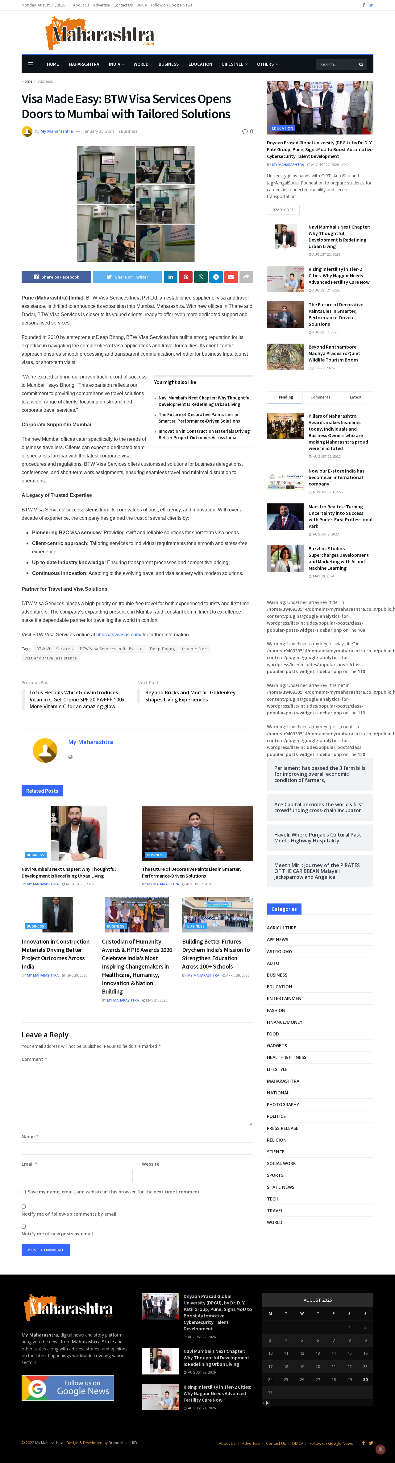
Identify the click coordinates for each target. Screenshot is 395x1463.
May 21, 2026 (156, 1000)
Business (169, 64)
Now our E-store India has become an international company (336, 477)
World (141, 64)
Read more (283, 209)
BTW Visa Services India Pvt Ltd (111, 648)
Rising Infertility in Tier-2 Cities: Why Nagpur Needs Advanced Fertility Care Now (339, 275)
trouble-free (194, 648)
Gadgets (277, 1045)
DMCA (141, 5)
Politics (276, 1116)
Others (265, 64)
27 (318, 1379)
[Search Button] (361, 64)
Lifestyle (232, 64)
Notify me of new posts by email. (58, 1234)
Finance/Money (284, 1022)
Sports (275, 1175)
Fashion (276, 1010)
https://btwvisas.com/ (118, 634)
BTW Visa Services (54, 648)
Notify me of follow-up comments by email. (70, 1214)
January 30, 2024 (99, 131)
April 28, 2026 (237, 975)
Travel (275, 1210)
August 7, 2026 (198, 884)
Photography (283, 1104)
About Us (81, 5)
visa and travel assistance (51, 658)
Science (276, 1152)
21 (333, 1366)
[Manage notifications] (380, 1449)
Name (30, 1136)
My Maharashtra (56, 131)
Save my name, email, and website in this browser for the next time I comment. (114, 1192)
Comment (35, 1059)
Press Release (282, 1128)
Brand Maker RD (123, 1442)
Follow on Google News (171, 5)
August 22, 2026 (79, 884)
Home (53, 64)
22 (349, 1366)
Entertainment (286, 998)
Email (30, 1164)
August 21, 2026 (325, 290)
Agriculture (281, 928)
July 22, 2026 (322, 368)
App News (277, 939)
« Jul (266, 1402)
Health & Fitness (286, 1057)
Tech (272, 1199)
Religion (277, 1140)
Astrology (280, 951)
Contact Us (123, 5)
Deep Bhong (162, 648)
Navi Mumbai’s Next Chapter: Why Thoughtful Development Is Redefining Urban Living (69, 872)
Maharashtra (84, 64)
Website (150, 1164)
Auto (273, 963)
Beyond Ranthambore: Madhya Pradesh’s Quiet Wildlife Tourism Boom (334, 353)
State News (280, 1187)
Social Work (281, 1163)
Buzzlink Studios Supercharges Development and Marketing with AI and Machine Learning (339, 558)
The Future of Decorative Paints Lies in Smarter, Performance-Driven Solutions (191, 872)
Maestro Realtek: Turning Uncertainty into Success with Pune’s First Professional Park (340, 516)
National (278, 1093)
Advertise (101, 5)
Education (200, 64)
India (114, 64)
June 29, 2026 (76, 975)
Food (273, 1034)
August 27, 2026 (324, 164)
